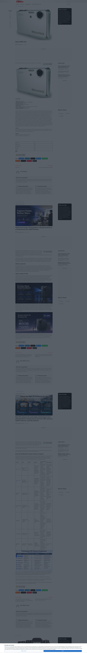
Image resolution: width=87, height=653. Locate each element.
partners (9, 646)
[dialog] (43, 648)
